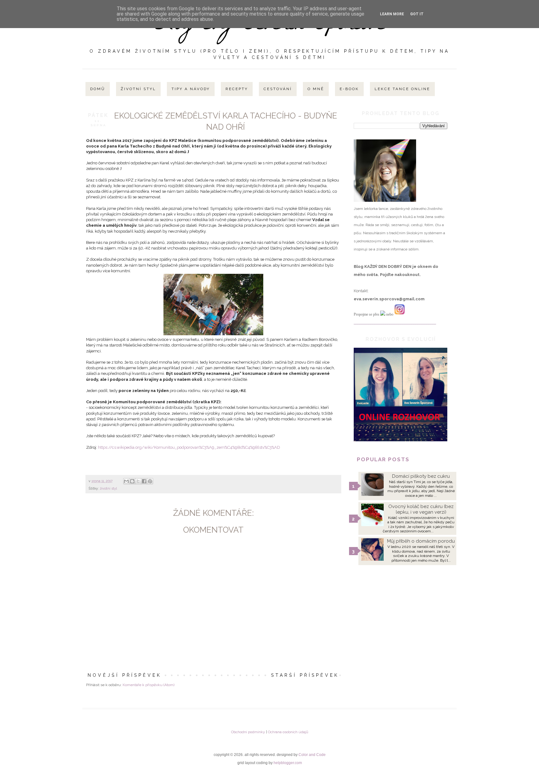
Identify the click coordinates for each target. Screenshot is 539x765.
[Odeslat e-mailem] (126, 481)
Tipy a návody (191, 89)
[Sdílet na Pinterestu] (150, 481)
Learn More (392, 14)
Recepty (237, 89)
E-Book (349, 89)
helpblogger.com (288, 763)
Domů (97, 89)
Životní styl (138, 89)
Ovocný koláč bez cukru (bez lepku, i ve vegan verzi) (421, 509)
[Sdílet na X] (138, 481)
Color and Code (312, 755)
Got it (417, 14)
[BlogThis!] (132, 481)
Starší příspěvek (305, 675)
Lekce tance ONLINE (402, 89)
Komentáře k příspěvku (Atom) (148, 685)
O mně (316, 89)
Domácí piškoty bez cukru (421, 476)
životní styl (108, 489)
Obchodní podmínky (248, 732)
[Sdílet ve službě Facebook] (144, 481)
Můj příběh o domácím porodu (421, 541)
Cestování (278, 89)
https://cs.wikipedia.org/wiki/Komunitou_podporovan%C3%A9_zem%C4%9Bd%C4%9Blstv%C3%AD (189, 447)
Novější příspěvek (125, 675)
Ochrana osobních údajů (288, 732)
